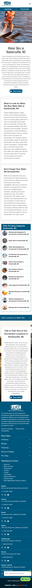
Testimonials (7, 468)
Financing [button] (5, 447)
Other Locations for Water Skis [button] (13, 318)
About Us (6, 464)
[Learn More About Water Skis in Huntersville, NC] (16, 241)
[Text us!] (25, 579)
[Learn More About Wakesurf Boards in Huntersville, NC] (16, 293)
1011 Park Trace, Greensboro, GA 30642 (13, 501)
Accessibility (5, 431)
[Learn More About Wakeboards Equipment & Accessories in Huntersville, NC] (16, 233)
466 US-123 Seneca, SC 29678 (10, 554)
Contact (6, 472)
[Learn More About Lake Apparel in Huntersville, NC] (16, 285)
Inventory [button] (4, 439)
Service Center (8, 478)
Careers (6, 470)
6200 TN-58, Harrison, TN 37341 (11, 541)
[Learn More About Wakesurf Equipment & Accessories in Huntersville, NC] (16, 300)
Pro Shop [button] (4, 456)
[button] (30, 4)
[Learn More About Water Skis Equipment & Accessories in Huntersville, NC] (16, 248)
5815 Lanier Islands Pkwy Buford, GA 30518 (14, 488)
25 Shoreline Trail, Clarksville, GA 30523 (13, 514)
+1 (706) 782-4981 (6, 531)
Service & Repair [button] (7, 451)
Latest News (7, 474)
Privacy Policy (20, 429)
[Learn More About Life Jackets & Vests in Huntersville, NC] (16, 270)
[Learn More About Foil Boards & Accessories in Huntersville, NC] (16, 255)
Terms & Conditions (7, 429)
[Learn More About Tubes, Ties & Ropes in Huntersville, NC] (16, 263)
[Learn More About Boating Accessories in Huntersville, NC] (16, 278)
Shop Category (17, 91)
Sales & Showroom (10, 476)
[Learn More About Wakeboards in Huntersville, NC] (16, 307)
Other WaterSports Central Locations (15, 481)
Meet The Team (8, 466)
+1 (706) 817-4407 (6, 504)
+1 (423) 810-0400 (6, 544)
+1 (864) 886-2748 (6, 557)
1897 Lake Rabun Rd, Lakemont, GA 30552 (14, 528)
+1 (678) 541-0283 (6, 518)
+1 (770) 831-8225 (6, 491)
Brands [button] (4, 443)
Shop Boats (8, 9)
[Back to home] (7, 4)
